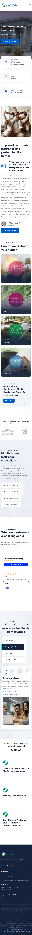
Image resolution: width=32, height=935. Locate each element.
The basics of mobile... (13, 492)
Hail (5, 311)
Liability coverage (12, 498)
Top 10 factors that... (13, 485)
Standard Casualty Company (23, 931)
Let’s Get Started (10, 41)
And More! (7, 374)
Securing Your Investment (15, 795)
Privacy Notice (9, 929)
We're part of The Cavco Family (17, 63)
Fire (5, 280)
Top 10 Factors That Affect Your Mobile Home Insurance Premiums (15, 823)
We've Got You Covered (12, 692)
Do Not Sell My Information (20, 929)
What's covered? (11, 505)
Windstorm (8, 342)
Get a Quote (8, 400)
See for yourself (14, 77)
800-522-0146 (10, 895)
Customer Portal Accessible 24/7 (17, 91)
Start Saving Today (11, 694)
